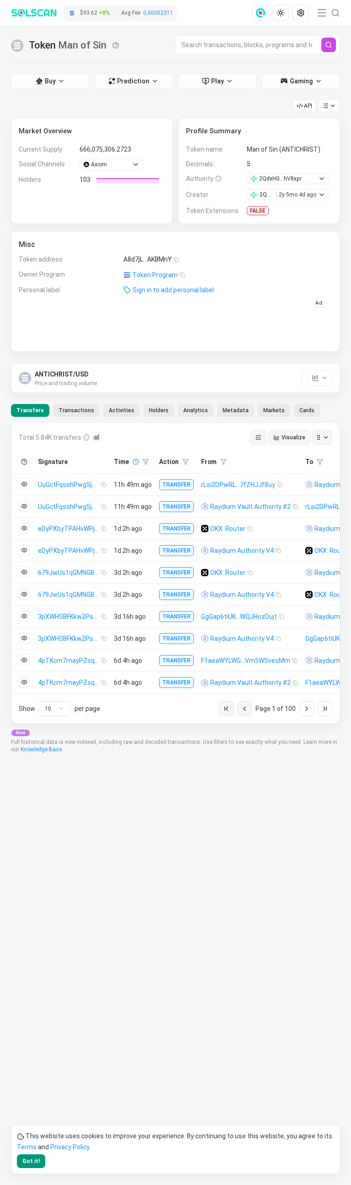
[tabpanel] (175, 573)
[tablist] (165, 410)
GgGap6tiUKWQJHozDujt (239, 616)
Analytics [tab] (195, 410)
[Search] (328, 45)
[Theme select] (280, 13)
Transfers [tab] (30, 410)
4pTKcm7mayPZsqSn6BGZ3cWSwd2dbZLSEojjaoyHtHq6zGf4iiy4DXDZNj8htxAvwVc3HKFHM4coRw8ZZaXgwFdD (69, 660)
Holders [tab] (159, 410)
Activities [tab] (121, 410)
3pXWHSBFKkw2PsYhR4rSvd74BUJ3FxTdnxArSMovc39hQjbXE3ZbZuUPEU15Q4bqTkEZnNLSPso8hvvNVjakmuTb (69, 616)
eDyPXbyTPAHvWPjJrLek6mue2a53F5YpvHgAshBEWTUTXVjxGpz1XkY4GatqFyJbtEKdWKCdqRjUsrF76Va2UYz (69, 528)
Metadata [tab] (236, 410)
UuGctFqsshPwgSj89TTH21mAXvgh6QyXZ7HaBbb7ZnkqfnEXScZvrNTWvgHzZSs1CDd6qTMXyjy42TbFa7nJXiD (69, 484)
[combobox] (55, 708)
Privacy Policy (69, 1147)
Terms (27, 1147)
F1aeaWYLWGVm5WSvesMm (245, 660)
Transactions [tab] (76, 410)
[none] (262, 13)
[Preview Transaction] (24, 484)
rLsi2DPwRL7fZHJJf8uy (238, 484)
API (308, 106)
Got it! (31, 1161)
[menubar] (281, 13)
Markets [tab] (274, 410)
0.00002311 (158, 13)
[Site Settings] (300, 13)
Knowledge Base (41, 749)
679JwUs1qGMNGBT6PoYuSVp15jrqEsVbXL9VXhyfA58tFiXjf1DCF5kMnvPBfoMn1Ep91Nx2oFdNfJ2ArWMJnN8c (69, 572)
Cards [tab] (306, 410)
